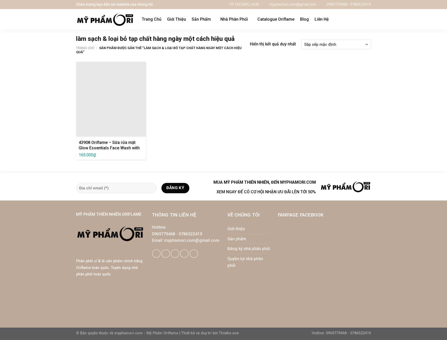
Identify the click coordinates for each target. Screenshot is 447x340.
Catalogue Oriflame (275, 19)
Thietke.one (229, 333)
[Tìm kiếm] (368, 19)
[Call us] (184, 253)
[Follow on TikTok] (165, 253)
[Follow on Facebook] (156, 253)
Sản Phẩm (201, 19)
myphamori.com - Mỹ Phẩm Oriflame (146, 333)
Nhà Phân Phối (234, 19)
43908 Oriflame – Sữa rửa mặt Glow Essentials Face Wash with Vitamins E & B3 (109, 148)
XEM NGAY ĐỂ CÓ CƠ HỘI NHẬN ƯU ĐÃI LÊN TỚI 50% (266, 191)
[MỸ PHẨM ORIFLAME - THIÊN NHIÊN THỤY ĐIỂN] (105, 19)
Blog (304, 19)
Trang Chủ (151, 19)
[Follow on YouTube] (194, 253)
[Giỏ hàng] (357, 19)
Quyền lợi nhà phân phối (245, 262)
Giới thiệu (236, 228)
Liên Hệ (322, 19)
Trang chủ (85, 48)
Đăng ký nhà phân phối (248, 248)
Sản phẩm (236, 238)
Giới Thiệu (176, 19)
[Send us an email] (175, 253)
